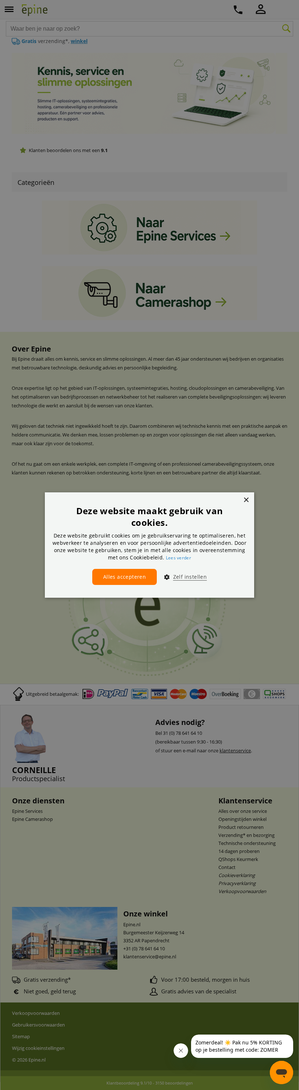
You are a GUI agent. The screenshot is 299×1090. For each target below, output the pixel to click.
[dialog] (149, 545)
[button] (182, 577)
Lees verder (178, 558)
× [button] (246, 500)
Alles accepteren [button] (124, 576)
